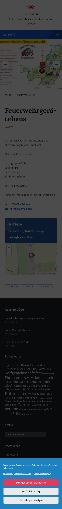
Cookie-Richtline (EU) (42, 473)
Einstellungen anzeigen (31, 500)
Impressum (8, 473)
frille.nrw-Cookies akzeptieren (31, 482)
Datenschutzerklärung (23, 473)
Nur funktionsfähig (31, 491)
